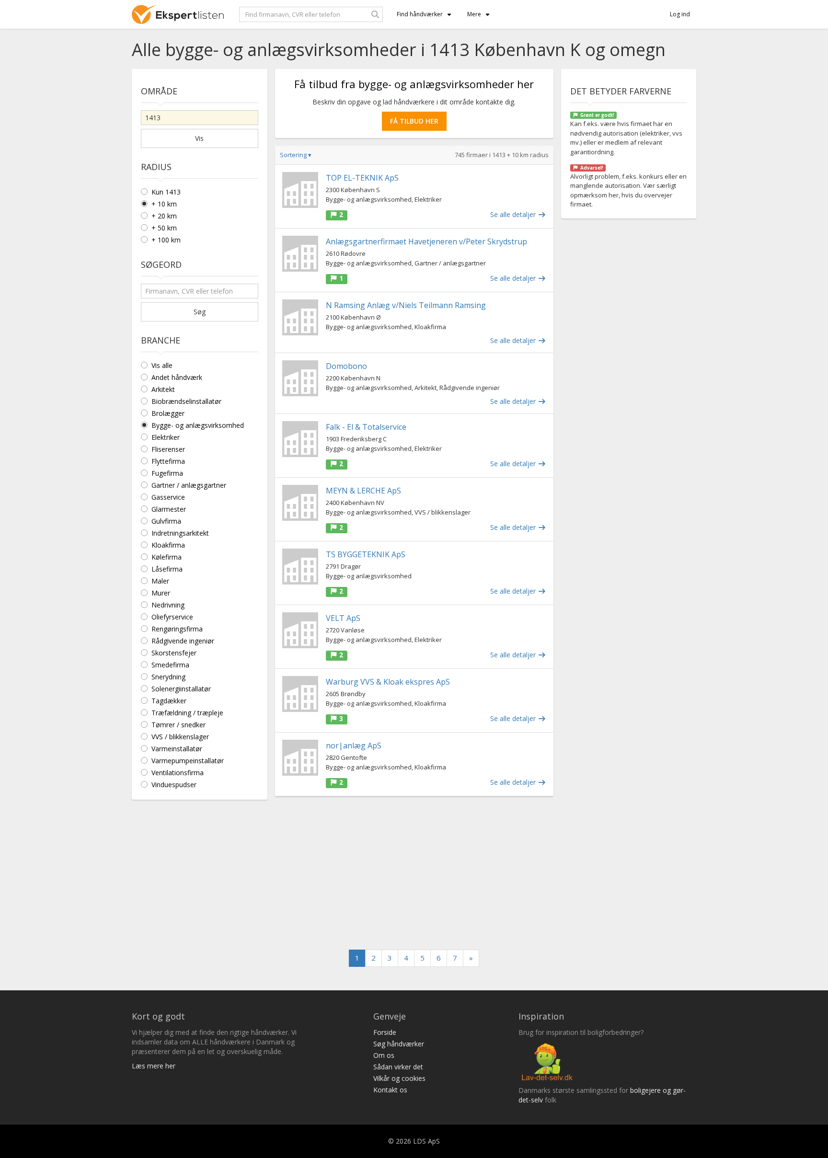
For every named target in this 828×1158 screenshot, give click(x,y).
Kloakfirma (168, 545)
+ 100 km (166, 239)
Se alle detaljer (514, 214)
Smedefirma (170, 664)
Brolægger (167, 413)
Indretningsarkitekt (180, 533)
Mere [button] (474, 14)
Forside (384, 1032)
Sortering (295, 154)
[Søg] (375, 14)
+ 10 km (164, 203)
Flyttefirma (168, 461)
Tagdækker (168, 700)
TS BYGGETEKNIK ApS (365, 554)
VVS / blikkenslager (180, 736)
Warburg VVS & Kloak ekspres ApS (388, 681)
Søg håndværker (398, 1043)
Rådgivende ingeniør (182, 640)
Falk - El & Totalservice (366, 427)
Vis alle (161, 365)
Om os (383, 1055)
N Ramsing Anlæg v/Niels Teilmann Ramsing (406, 305)
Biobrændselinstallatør (186, 401)
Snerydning (168, 676)
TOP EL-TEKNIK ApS (362, 177)
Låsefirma (167, 568)
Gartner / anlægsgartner (188, 485)
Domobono (346, 366)
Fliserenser (168, 449)
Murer (160, 592)
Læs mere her (153, 1065)
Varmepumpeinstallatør (187, 760)
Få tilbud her (414, 121)
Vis (199, 138)
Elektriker (165, 437)
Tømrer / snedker (178, 724)
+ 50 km (164, 227)
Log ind (680, 14)
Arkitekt (163, 389)
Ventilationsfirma (177, 772)
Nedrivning (167, 604)
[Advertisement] (414, 873)
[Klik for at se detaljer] (300, 190)
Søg (200, 311)
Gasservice (168, 497)
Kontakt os (390, 1089)
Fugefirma (167, 473)
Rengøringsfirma (177, 628)
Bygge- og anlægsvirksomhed (197, 425)
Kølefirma (166, 557)
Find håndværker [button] (420, 14)
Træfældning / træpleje (187, 712)
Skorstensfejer (173, 652)
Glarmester (168, 509)
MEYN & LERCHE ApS (363, 490)
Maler (160, 580)
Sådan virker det (398, 1066)
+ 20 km (164, 215)
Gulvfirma (166, 521)
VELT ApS (343, 618)
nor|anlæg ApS (353, 745)
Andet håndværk (176, 377)
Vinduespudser (173, 784)
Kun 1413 (166, 191)
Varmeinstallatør (176, 748)
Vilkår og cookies (399, 1078)
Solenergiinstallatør (181, 688)
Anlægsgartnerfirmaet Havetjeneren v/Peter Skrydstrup (426, 241)
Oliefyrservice (172, 616)
